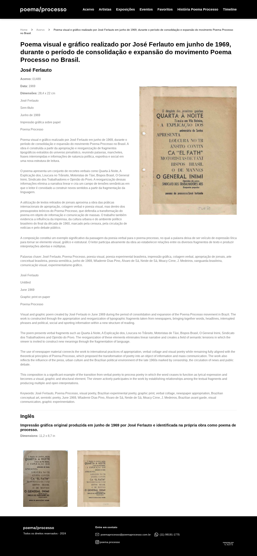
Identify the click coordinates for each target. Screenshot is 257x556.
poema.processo (109, 542)
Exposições (125, 9)
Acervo (88, 9)
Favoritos (165, 9)
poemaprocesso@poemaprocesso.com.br (125, 534)
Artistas (105, 9)
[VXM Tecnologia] (228, 544)
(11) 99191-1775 (169, 534)
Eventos (146, 9)
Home (23, 29)
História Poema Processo (197, 9)
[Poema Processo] (43, 9)
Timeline (230, 9)
